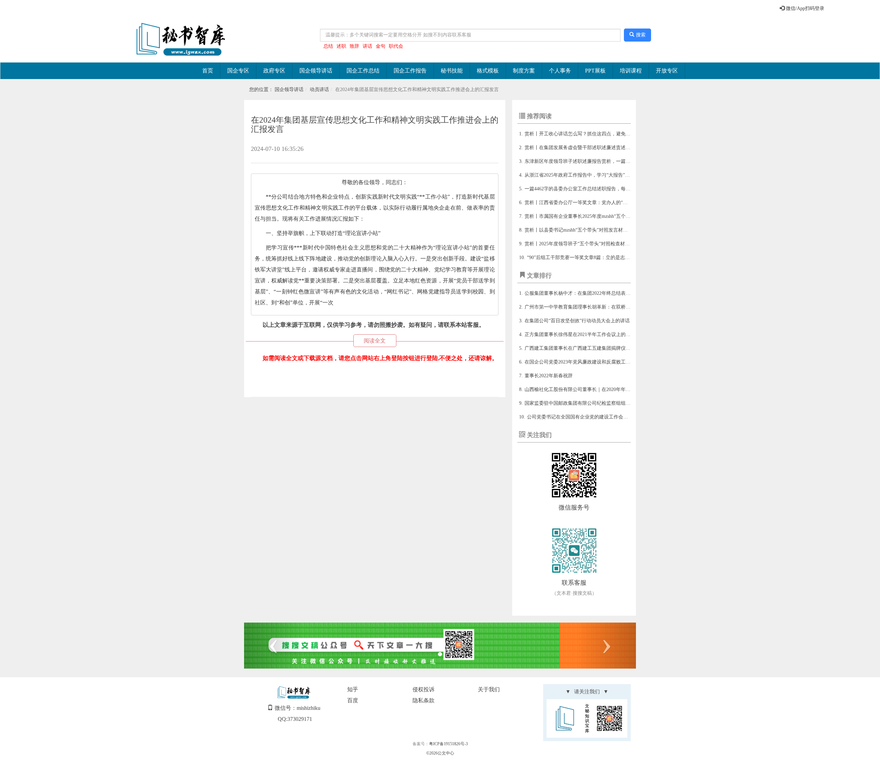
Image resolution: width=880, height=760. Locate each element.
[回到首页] (179, 39)
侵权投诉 (423, 689)
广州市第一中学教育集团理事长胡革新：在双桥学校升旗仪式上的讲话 (599, 307)
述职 (341, 46)
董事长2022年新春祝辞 (549, 375)
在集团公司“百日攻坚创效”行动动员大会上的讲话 (577, 320)
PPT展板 (595, 71)
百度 (352, 700)
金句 (380, 46)
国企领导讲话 (315, 71)
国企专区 (238, 71)
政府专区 (274, 71)
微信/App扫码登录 (804, 8)
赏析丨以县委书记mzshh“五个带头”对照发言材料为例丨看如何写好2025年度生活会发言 (617, 230)
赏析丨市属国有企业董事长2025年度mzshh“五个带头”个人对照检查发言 (600, 216)
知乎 (352, 689)
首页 (207, 71)
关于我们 (489, 689)
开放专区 (667, 71)
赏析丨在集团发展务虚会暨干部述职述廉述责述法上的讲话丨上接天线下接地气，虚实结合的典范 (628, 147)
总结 (328, 46)
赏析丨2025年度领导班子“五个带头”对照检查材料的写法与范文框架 (596, 243)
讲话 (367, 46)
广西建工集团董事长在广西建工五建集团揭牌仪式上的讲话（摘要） (597, 348)
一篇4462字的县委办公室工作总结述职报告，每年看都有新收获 (592, 188)
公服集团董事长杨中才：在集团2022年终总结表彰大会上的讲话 (592, 293)
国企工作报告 (410, 71)
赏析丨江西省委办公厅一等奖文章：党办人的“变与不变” (584, 202)
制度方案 (524, 71)
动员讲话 (319, 89)
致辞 (354, 46)
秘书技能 (452, 71)
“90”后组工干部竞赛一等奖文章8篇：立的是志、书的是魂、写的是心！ (602, 257)
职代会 (396, 46)
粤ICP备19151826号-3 (448, 743)
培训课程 (631, 71)
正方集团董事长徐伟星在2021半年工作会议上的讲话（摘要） (589, 334)
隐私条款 (423, 700)
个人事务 (560, 71)
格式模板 (488, 71)
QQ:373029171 (295, 719)
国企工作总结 (363, 71)
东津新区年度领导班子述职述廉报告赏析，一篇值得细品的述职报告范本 (602, 161)
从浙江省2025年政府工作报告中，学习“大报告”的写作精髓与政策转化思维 (604, 175)
